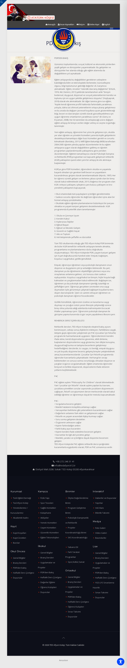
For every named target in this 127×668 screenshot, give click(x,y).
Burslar (16, 542)
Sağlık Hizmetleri (48, 507)
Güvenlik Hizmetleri (49, 532)
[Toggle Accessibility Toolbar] (121, 662)
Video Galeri (101, 532)
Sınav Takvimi (74, 611)
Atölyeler (44, 517)
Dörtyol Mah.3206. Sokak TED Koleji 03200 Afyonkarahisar (64, 469)
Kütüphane (45, 512)
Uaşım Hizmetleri (48, 527)
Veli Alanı (99, 507)
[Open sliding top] (3, 3)
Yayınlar (99, 503)
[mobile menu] (111, 28)
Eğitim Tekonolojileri (49, 537)
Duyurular (17, 577)
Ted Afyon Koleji (20, 503)
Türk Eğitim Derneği (22, 498)
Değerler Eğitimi (47, 582)
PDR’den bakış (19, 567)
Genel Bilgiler (19, 558)
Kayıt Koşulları (19, 532)
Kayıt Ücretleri (19, 537)
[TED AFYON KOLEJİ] (63, 39)
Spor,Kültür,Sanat (76, 562)
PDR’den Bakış (47, 572)
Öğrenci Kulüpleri (48, 587)
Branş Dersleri (19, 562)
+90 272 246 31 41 (65, 461)
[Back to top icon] (63, 638)
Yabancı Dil (73, 547)
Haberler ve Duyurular (105, 498)
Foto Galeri (100, 528)
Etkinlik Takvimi (102, 512)
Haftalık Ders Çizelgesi (23, 572)
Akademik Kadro (20, 517)
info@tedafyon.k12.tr (64, 465)
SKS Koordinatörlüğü (77, 537)
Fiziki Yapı (44, 498)
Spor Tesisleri (46, 503)
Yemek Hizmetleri (48, 522)
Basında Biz (100, 537)
